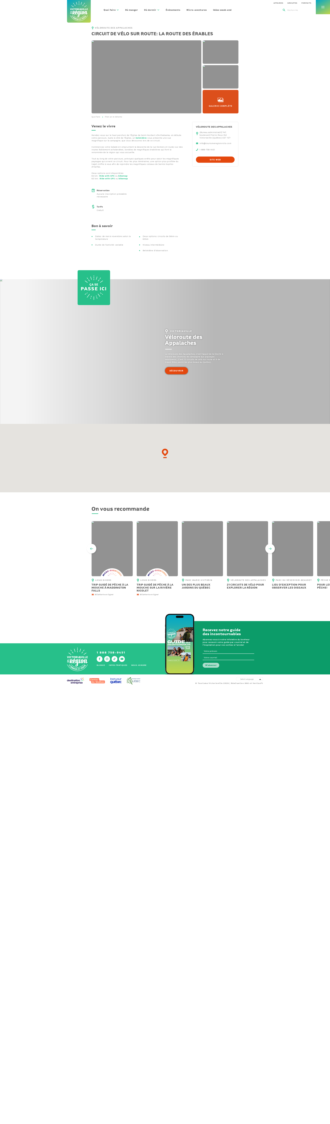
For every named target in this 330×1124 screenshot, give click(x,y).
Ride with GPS (106, 176)
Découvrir (177, 371)
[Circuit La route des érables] (220, 52)
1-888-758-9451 (207, 150)
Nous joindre (139, 665)
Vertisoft (258, 683)
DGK (247, 683)
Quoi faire (96, 117)
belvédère (141, 138)
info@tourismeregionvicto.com (215, 143)
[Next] (270, 548)
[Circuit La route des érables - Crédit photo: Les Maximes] (146, 76)
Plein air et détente (113, 117)
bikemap (123, 176)
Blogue (101, 665)
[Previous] (91, 548)
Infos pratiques (118, 665)
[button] (165, 453)
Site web (215, 160)
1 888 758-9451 (111, 652)
